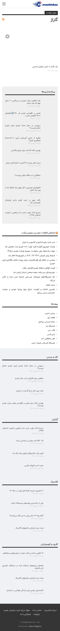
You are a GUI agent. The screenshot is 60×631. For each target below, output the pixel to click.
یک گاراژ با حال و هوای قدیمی (45, 66)
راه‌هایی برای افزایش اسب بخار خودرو (29, 378)
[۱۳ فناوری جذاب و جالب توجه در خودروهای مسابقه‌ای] (51, 556)
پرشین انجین (50, 313)
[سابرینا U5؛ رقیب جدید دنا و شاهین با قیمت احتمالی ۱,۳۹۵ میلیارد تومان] (48, 216)
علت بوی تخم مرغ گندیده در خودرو (29, 390)
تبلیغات (36, 614)
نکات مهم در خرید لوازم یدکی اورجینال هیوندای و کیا (22, 201)
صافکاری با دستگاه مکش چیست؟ (27, 175)
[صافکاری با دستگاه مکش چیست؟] (48, 179)
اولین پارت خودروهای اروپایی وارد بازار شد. (27, 453)
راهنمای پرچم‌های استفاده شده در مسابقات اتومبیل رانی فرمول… (22, 567)
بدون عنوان (50, 285)
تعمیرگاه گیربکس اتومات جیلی (43, 343)
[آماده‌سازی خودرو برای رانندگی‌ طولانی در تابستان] (51, 594)
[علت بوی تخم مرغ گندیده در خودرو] (51, 394)
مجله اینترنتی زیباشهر (46, 321)
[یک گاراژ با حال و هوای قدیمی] (30, 47)
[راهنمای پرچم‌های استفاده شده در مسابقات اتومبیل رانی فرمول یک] (51, 569)
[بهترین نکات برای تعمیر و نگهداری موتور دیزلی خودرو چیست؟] (51, 406)
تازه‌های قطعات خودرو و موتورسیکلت (38, 233)
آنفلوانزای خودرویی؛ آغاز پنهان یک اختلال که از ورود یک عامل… (22, 189)
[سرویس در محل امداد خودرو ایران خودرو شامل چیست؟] (48, 129)
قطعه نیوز (51, 317)
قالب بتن (51, 330)
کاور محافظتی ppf (48, 338)
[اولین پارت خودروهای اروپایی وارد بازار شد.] (51, 456)
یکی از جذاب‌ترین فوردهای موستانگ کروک (27, 503)
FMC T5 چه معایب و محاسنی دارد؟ (29, 440)
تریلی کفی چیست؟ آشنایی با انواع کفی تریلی (23, 162)
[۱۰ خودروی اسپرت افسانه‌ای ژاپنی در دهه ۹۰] (51, 494)
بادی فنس (51, 334)
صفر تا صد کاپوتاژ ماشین (33, 465)
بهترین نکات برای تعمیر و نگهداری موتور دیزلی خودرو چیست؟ (22, 404)
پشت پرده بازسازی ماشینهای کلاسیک (29, 528)
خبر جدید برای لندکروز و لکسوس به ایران (38, 242)
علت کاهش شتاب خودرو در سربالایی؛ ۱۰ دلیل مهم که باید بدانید (22, 102)
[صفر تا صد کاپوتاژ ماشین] (51, 469)
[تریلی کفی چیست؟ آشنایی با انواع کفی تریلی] (48, 166)
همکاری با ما (25, 614)
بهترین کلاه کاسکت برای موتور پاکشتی (25, 150)
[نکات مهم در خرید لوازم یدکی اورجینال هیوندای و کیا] (48, 203)
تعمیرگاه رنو (50, 326)
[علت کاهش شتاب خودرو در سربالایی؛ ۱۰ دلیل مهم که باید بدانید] (48, 104)
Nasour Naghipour (35, 626)
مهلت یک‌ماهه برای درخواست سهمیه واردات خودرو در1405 (31, 251)
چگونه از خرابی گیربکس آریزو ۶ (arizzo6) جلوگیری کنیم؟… (22, 139)
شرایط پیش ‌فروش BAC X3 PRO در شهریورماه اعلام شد (31, 255)
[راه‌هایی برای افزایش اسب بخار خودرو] (51, 381)
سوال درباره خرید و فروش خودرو (17, 610)
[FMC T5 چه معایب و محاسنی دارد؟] (51, 444)
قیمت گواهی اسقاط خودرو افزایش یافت (38, 268)
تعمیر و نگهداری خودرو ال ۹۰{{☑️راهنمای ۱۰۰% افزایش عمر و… (22, 114)
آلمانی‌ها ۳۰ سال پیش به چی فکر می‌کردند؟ (26, 515)
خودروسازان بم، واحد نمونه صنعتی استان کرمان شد (34, 272)
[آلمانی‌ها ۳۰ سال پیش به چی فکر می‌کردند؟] (51, 519)
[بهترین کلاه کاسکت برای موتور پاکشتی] (48, 154)
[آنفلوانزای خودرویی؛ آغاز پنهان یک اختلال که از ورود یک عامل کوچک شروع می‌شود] (48, 191)
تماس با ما (37, 610)
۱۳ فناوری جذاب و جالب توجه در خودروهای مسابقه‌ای (23, 553)
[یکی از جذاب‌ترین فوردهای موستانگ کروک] (51, 506)
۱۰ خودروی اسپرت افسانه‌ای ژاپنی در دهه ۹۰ (26, 490)
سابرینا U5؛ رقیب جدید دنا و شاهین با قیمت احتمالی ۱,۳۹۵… (22, 214)
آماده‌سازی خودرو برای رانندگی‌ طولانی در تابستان (24, 590)
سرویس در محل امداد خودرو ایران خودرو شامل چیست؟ (22, 127)
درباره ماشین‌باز (50, 610)
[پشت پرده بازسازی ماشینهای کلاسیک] (51, 531)
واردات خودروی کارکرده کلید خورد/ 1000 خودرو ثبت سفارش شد (30, 246)
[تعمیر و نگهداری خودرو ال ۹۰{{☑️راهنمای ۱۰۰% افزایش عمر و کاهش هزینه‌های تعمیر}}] (48, 116)
